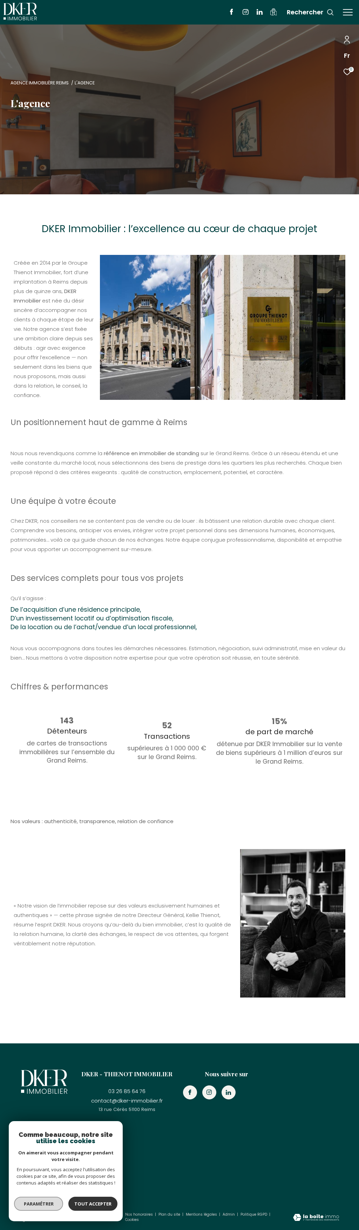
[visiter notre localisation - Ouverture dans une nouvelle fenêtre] (273, 13)
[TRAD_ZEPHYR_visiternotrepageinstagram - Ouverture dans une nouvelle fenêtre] (246, 12)
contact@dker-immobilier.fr (127, 1100)
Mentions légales (202, 1214)
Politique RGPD (254, 1214)
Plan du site (169, 1214)
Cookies (132, 1220)
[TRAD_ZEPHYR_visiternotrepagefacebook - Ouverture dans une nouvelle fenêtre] (231, 12)
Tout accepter (92, 1204)
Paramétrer (39, 1204)
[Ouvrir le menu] (348, 12)
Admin (229, 1214)
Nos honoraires (139, 1214)
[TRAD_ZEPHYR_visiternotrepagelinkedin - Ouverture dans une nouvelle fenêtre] (260, 12)
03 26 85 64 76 (126, 1091)
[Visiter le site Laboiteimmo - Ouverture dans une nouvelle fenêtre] (316, 1218)
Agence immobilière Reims (40, 83)
